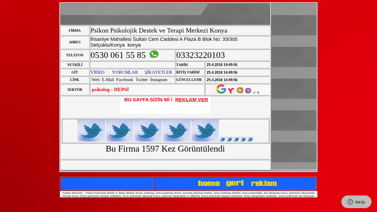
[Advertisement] (294, 86)
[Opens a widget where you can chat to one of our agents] (356, 202)
